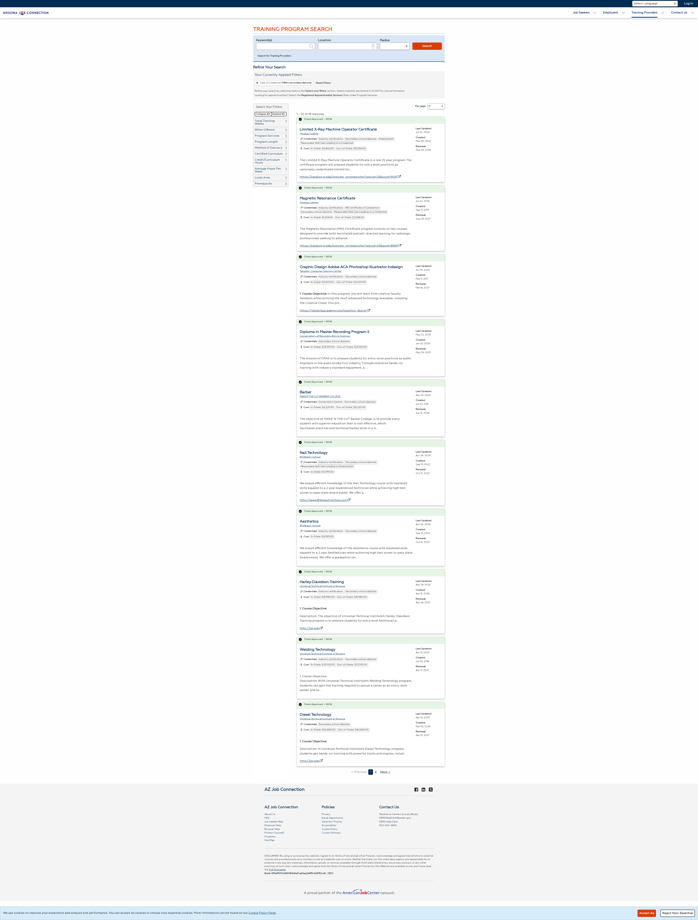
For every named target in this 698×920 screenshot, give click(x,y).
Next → (385, 772)
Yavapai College (309, 133)
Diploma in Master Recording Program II (334, 332)
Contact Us (679, 12)
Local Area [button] (262, 177)
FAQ (266, 818)
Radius (385, 40)
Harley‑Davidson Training (322, 582)
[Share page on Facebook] (416, 790)
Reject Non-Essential (677, 913)
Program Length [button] (266, 141)
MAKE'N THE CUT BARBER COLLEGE (320, 396)
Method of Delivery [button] (268, 147)
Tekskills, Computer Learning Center (320, 271)
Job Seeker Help (273, 822)
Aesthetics (309, 521)
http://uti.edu (309, 628)
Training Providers (644, 12)
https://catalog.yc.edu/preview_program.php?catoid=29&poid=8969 (349, 245)
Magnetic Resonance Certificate (327, 198)
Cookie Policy (330, 829)
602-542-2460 (388, 825)
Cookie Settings (331, 833)
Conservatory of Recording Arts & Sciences (325, 336)
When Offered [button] (264, 129)
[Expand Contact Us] (693, 12)
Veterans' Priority (332, 822)
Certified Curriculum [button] (269, 153)
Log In (688, 3)
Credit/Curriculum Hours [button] (267, 161)
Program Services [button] (267, 135)
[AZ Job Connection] (25, 12)
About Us (269, 814)
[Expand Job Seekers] (595, 12)
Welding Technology (317, 649)
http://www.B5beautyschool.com (323, 500)
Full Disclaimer (277, 870)
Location (324, 40)
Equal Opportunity (332, 818)
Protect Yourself (274, 833)
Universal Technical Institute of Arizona (322, 586)
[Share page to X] (431, 790)
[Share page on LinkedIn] (423, 790)
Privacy (326, 814)
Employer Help (272, 825)
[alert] (371, 120)
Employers (610, 12)
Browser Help (272, 829)
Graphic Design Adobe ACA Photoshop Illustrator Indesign (351, 267)
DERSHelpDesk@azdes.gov (395, 818)
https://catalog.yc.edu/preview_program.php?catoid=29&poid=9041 (349, 177)
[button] (274, 56)
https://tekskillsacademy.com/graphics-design (333, 310)
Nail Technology (314, 453)
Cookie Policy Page (262, 913)
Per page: (420, 106)
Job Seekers (581, 12)
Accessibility (329, 825)
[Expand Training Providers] (663, 12)
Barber (305, 392)
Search (427, 46)
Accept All (646, 913)
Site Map (269, 840)
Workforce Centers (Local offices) (398, 814)
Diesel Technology (315, 714)
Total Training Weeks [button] (265, 122)
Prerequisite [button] (263, 183)
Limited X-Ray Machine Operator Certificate (338, 129)
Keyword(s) (264, 40)
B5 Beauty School (310, 457)
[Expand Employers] (623, 12)
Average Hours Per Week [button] (268, 170)
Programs (270, 836)
